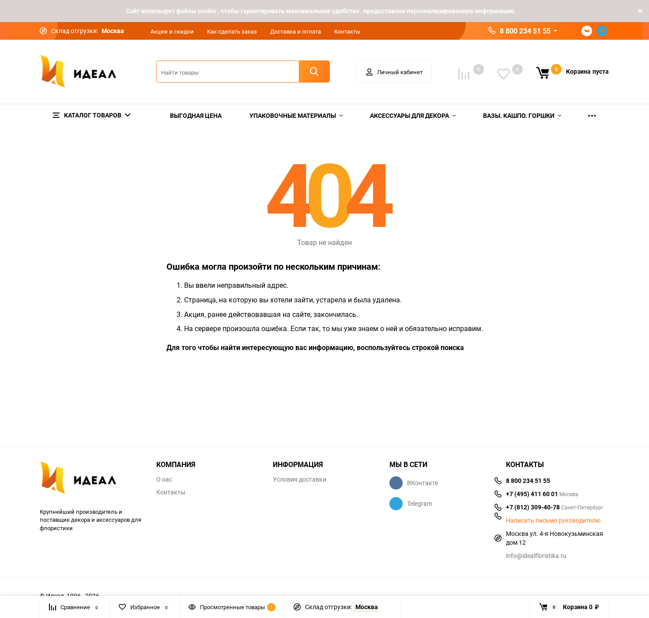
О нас (164, 479)
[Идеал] (91, 479)
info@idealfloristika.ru (536, 555)
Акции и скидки (172, 31)
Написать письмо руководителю (553, 520)
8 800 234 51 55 (525, 31)
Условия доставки (299, 479)
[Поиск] (314, 71)
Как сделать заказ (232, 31)
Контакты (347, 31)
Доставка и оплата (295, 31)
